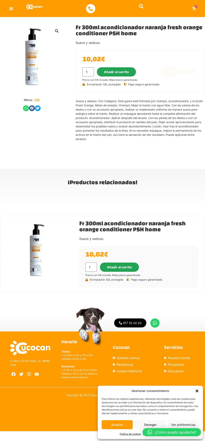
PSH (37, 100)
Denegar (150, 425)
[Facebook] (13, 374)
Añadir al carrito (116, 72)
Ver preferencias (183, 425)
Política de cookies (130, 433)
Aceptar (117, 425)
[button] (197, 391)
